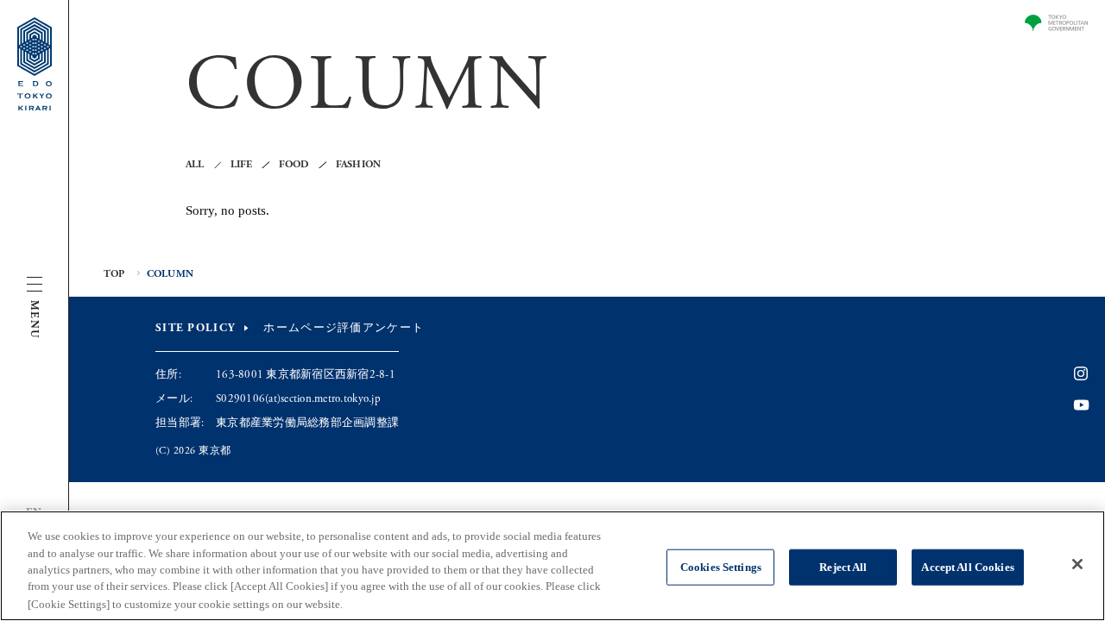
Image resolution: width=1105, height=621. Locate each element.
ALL (195, 165)
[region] (552, 566)
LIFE (241, 165)
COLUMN (170, 274)
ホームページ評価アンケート (343, 328)
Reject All (843, 567)
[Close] (1077, 564)
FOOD (294, 165)
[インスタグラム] (1081, 374)
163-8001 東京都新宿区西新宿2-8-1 (305, 374)
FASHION (359, 165)
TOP (114, 274)
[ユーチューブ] (1081, 405)
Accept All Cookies (967, 567)
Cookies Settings (720, 567)
